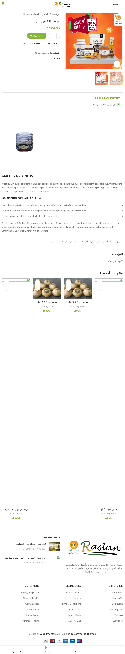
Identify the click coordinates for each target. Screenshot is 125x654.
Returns (77, 598)
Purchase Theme (30, 620)
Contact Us (75, 609)
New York (117, 592)
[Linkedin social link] (40, 58)
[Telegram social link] (36, 58)
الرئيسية (56, 14)
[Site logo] (62, 4)
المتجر (45, 14)
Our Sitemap (74, 620)
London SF (117, 598)
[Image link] (94, 547)
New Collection (31, 598)
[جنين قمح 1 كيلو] (109, 392)
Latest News (74, 615)
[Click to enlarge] (117, 64)
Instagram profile (30, 592)
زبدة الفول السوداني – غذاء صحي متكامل (25, 557)
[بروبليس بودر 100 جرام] (16, 392)
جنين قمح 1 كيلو (109, 509)
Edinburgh (117, 603)
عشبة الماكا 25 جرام (78, 302)
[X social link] (47, 58)
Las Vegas (117, 620)
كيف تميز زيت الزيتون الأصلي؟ (31, 544)
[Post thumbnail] (54, 546)
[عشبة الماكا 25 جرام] (78, 288)
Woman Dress (32, 603)
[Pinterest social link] (44, 58)
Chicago (118, 615)
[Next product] (4, 14)
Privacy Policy (73, 592)
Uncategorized (31, 14)
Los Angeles (116, 609)
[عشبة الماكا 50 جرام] (47, 288)
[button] (120, 41)
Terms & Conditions (71, 603)
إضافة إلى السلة (36, 35)
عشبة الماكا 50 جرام (47, 302)
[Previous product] (11, 14)
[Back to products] (8, 14)
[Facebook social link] (51, 58)
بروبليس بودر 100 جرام (16, 509)
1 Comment (28, 549)
